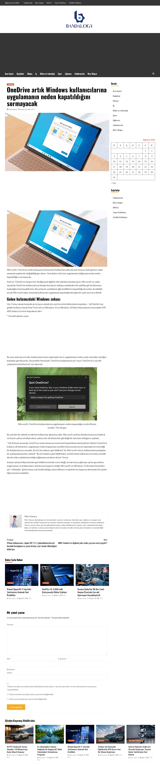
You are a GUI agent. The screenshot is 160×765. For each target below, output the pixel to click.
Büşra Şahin (12, 598)
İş (36, 73)
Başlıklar (20, 73)
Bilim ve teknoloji (47, 73)
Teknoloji (10, 84)
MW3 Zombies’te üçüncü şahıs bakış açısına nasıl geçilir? (82, 541)
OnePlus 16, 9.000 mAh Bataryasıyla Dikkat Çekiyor (54, 591)
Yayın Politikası (60, 3)
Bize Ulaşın (39, 3)
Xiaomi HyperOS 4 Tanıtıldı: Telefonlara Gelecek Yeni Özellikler (19, 592)
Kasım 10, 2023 (25, 109)
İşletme (10, 741)
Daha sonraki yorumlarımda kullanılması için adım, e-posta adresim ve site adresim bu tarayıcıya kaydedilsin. (52, 688)
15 (145, 161)
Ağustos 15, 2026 (23, 598)
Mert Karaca (13, 109)
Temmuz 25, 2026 (94, 598)
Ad (9, 658)
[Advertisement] (80, 51)
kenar (65, 457)
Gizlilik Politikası (75, 3)
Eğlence (68, 73)
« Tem (113, 183)
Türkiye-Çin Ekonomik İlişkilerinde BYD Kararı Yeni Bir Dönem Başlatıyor (109, 749)
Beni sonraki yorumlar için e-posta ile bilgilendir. (32, 694)
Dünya (29, 73)
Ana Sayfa (9, 73)
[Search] (153, 73)
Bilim (39, 741)
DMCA (49, 3)
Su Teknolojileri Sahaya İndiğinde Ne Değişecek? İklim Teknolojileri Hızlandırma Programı (49, 750)
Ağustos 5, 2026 (58, 595)
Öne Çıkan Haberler (135, 741)
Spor (60, 73)
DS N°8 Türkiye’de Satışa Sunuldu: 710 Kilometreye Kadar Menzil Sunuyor (17, 749)
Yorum (10, 624)
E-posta (62, 658)
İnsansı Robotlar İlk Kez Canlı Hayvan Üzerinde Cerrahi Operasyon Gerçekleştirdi (91, 592)
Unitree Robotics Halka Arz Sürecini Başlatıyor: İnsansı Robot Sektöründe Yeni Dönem (139, 750)
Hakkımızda (28, 3)
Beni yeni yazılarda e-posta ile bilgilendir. (28, 699)
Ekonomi (101, 741)
